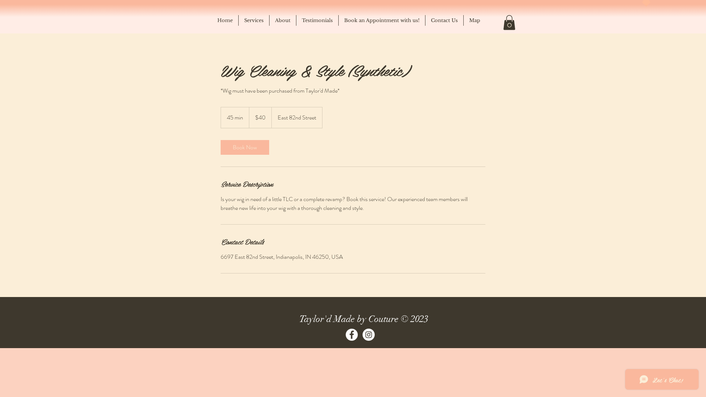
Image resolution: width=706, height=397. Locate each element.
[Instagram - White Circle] (369, 335)
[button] (509, 22)
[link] (245, 147)
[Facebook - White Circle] (352, 335)
